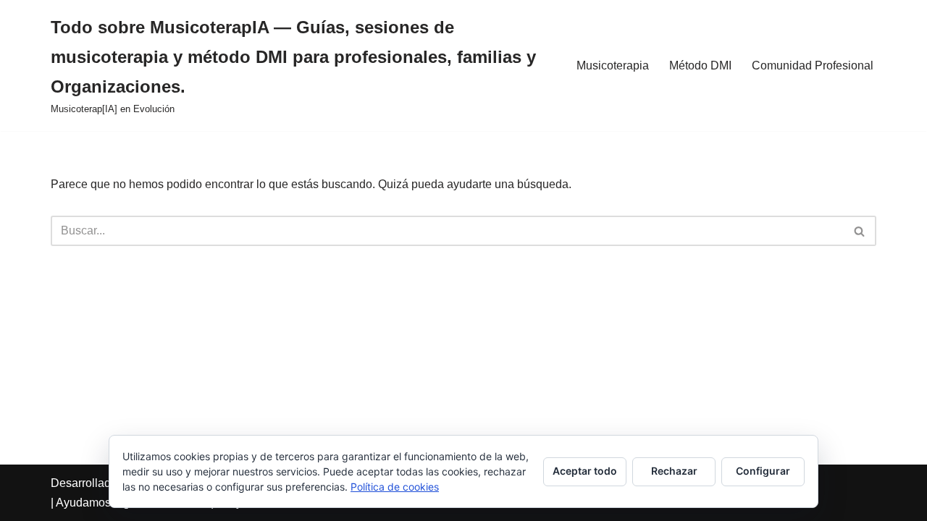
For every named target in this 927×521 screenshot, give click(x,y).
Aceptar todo (585, 471)
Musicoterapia (612, 65)
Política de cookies (395, 486)
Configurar (763, 471)
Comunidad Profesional (812, 65)
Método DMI (700, 65)
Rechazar (674, 471)
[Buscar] (860, 231)
